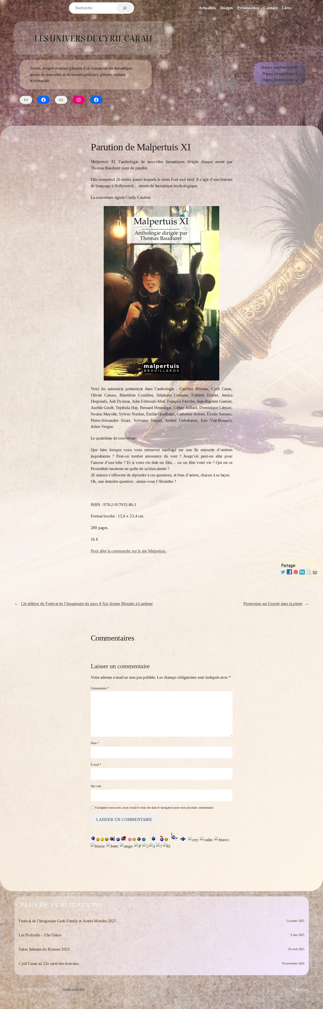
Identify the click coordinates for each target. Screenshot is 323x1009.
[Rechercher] (125, 8)
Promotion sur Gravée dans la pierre (272, 603)
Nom (95, 743)
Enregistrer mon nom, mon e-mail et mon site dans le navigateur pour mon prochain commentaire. (154, 807)
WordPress (302, 989)
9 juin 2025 (297, 935)
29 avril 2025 (296, 949)
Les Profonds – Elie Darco (40, 935)
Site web (96, 786)
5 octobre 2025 (295, 921)
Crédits (67, 989)
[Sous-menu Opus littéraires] (296, 80)
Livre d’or (78, 989)
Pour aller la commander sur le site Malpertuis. (129, 551)
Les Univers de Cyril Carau (93, 38)
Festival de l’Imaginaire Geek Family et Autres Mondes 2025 (67, 921)
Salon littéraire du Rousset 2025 (44, 949)
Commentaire (100, 688)
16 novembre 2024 (293, 963)
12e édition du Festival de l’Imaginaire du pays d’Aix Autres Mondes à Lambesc (87, 603)
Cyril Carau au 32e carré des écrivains (49, 963)
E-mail (96, 764)
